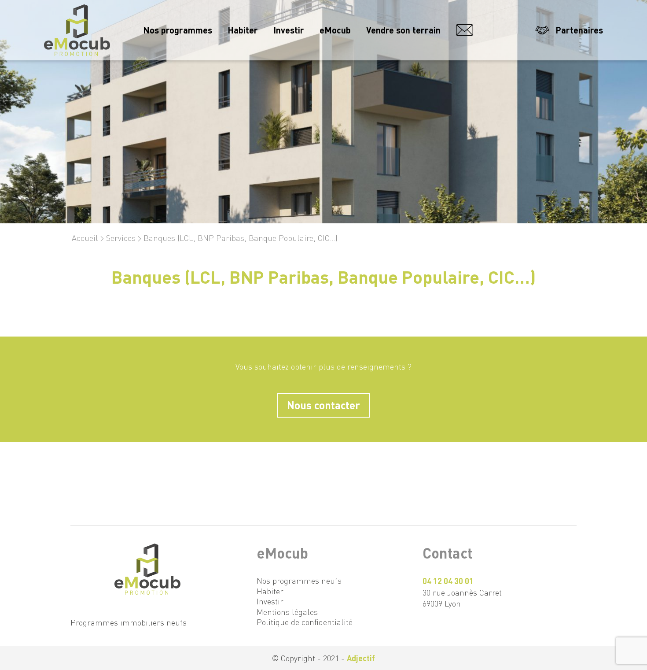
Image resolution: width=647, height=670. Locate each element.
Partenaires (579, 30)
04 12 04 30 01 (448, 581)
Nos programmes (177, 30)
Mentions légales (287, 612)
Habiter (243, 30)
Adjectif (361, 658)
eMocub (335, 30)
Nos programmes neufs (299, 580)
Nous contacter (487, 30)
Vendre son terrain (403, 30)
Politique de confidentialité (305, 622)
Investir (288, 30)
